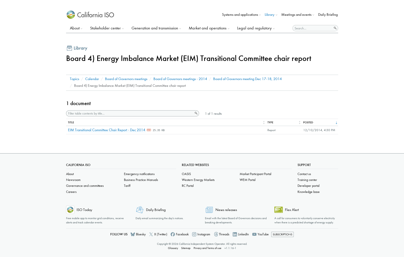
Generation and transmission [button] (155, 28)
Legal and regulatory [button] (254, 28)
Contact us (304, 174)
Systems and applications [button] (240, 14)
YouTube (263, 234)
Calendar (92, 79)
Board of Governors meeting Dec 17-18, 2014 (247, 79)
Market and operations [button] (207, 28)
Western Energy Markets (198, 180)
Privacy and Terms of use (207, 248)
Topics (74, 79)
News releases (226, 210)
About (70, 174)
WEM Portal (247, 180)
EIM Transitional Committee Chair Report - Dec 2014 (107, 130)
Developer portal (308, 186)
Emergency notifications (139, 174)
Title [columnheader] (71, 122)
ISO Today (84, 210)
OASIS (186, 174)
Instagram (203, 234)
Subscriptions (282, 234)
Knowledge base (309, 192)
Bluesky (141, 234)
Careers (71, 192)
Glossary (173, 248)
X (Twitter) (160, 234)
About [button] (75, 28)
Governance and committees (85, 186)
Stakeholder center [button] (105, 28)
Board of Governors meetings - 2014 (180, 79)
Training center (307, 180)
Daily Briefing (328, 14)
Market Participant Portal (255, 174)
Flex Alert (292, 210)
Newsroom (73, 180)
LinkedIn (243, 234)
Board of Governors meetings (126, 79)
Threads (224, 234)
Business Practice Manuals (141, 180)
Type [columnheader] (270, 122)
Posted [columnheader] (308, 122)
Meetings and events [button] (296, 14)
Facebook (182, 234)
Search (195, 113)
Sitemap (185, 248)
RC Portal (188, 186)
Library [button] (269, 14)
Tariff (127, 186)
